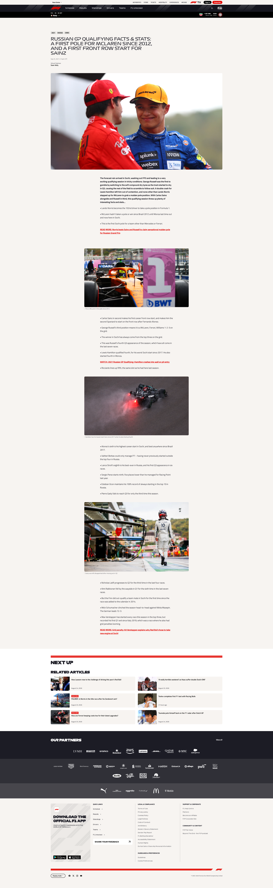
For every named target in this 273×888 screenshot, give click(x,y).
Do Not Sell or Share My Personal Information (154, 846)
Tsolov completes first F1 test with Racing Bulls (176, 696)
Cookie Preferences (145, 861)
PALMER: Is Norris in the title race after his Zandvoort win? (94, 699)
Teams (122, 8)
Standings (97, 8)
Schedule (69, 8)
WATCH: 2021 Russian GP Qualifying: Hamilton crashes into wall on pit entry (134, 362)
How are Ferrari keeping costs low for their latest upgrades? (94, 715)
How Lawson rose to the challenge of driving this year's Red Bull (96, 679)
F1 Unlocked (137, 8)
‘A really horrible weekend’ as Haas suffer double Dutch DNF (181, 679)
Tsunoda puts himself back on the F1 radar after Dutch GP (180, 713)
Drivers (110, 8)
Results (83, 8)
